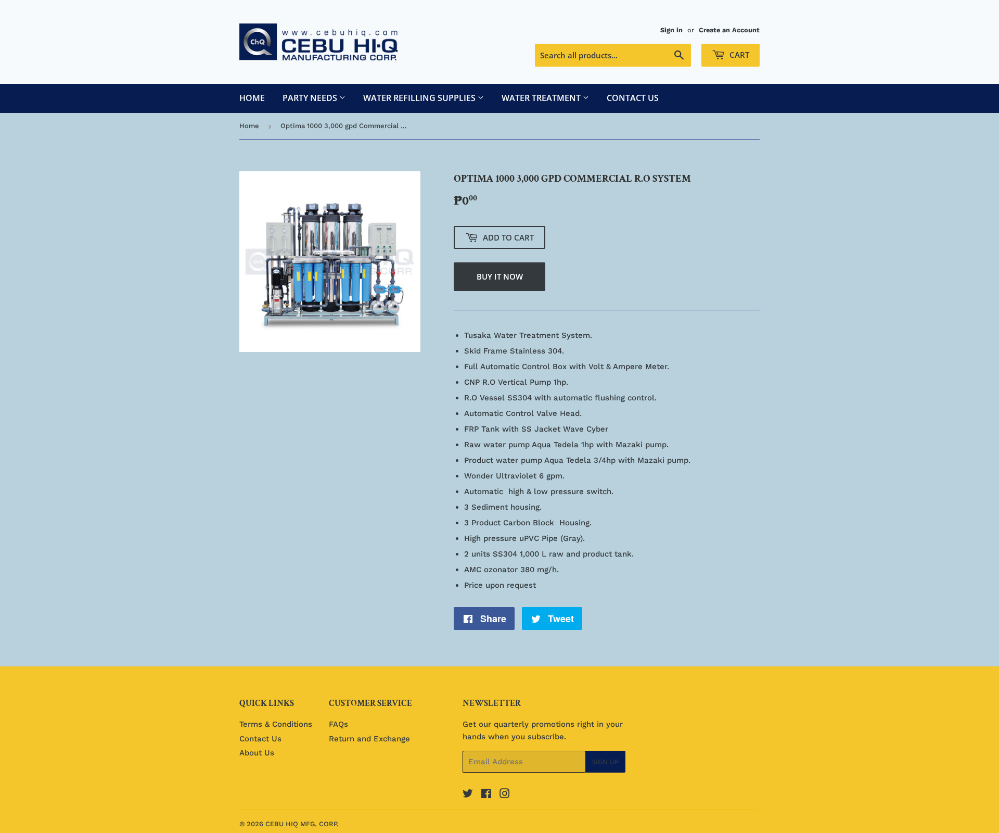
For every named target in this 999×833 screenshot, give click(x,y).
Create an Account (729, 30)
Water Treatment (542, 98)
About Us (256, 753)
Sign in (671, 30)
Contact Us (633, 98)
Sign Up (605, 761)
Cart (738, 54)
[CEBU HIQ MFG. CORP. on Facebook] (486, 795)
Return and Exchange (369, 738)
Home (252, 98)
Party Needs (311, 98)
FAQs (338, 724)
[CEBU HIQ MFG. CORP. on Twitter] (468, 795)
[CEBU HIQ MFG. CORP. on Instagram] (504, 795)
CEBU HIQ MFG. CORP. (302, 824)
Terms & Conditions (275, 724)
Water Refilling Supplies (420, 98)
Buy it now (500, 276)
